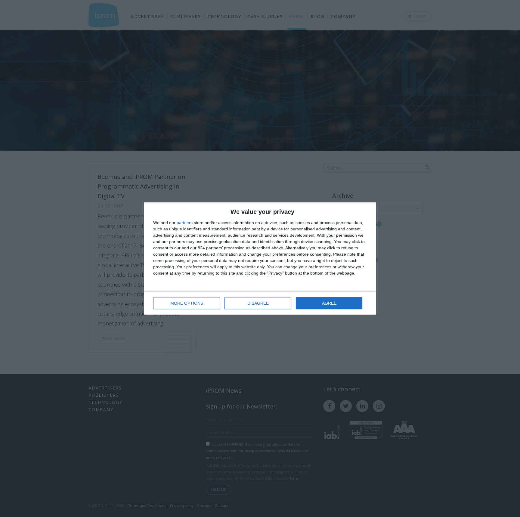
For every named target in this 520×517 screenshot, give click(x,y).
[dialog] (260, 258)
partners (185, 222)
